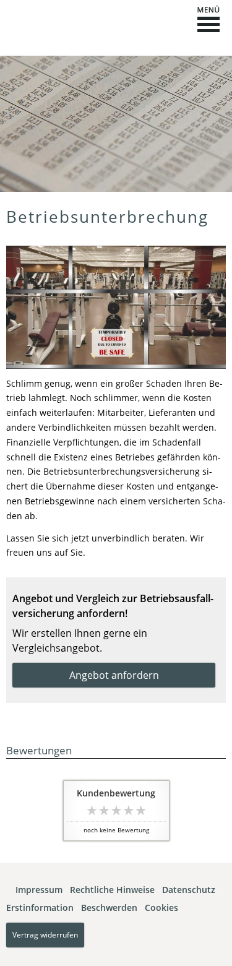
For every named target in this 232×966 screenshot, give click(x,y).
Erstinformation (40, 907)
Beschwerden (109, 907)
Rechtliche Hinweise (112, 889)
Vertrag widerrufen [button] (45, 934)
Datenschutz (188, 889)
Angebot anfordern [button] (114, 675)
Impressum (38, 889)
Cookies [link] (161, 907)
